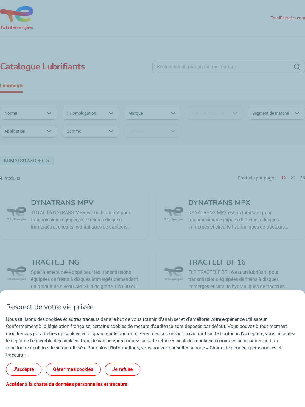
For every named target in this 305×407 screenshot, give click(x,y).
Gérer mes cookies (73, 369)
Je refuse (122, 369)
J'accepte (23, 369)
